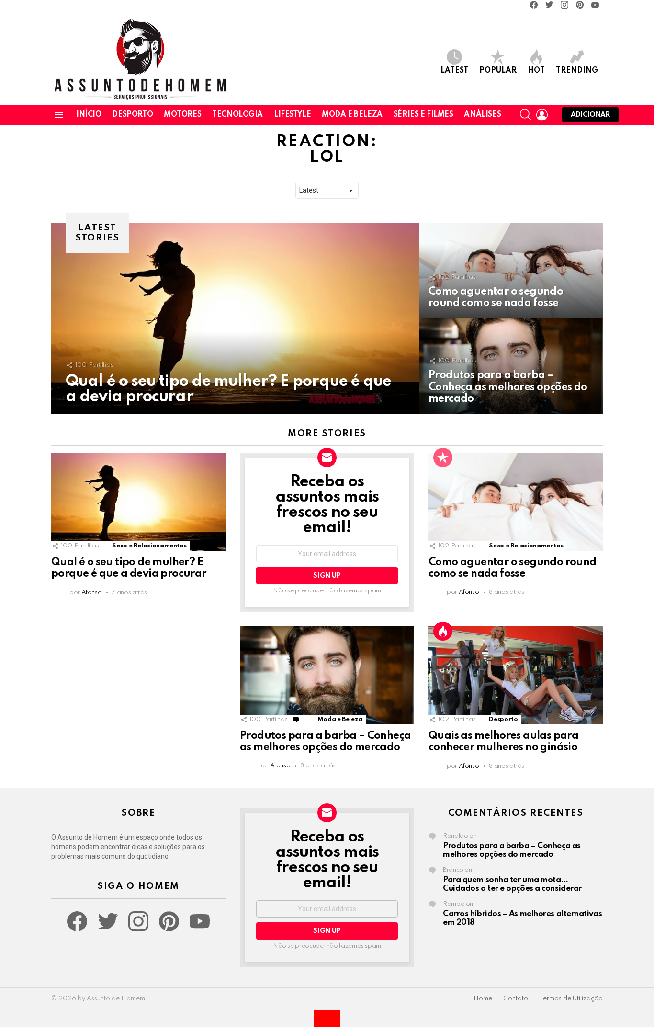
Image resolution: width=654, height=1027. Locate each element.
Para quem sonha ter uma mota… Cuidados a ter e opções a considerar (512, 884)
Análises (482, 115)
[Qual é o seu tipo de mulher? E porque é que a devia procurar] (235, 318)
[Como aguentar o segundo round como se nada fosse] (511, 270)
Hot (536, 71)
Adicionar (590, 114)
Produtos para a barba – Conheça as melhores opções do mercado (512, 850)
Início (88, 115)
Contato (515, 998)
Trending (577, 71)
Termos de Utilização (571, 998)
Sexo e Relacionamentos (149, 546)
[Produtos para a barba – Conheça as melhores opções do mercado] (511, 366)
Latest (454, 71)
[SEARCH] (525, 114)
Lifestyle (292, 115)
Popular (498, 71)
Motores (182, 115)
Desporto (132, 115)
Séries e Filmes (423, 115)
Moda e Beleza (352, 115)
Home (483, 998)
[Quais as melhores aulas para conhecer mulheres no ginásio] (515, 675)
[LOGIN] (542, 114)
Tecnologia (237, 115)
